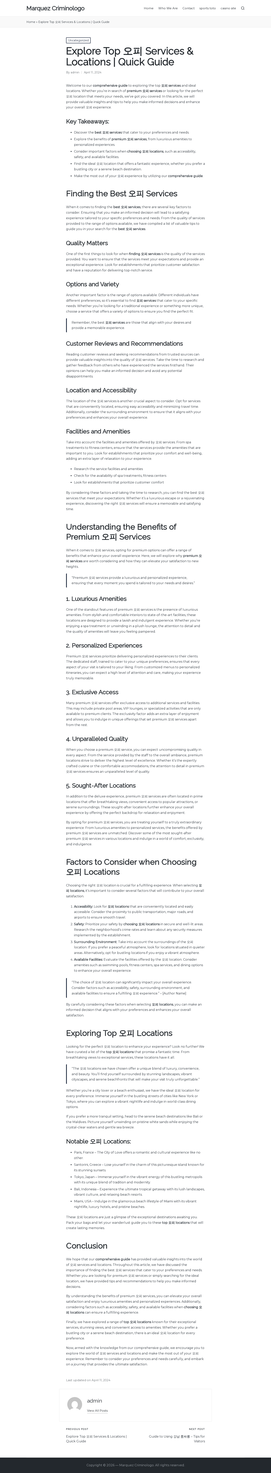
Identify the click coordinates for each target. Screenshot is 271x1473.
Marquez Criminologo (55, 8)
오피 (120, 176)
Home (30, 22)
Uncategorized (78, 40)
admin (94, 1401)
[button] (97, 1410)
